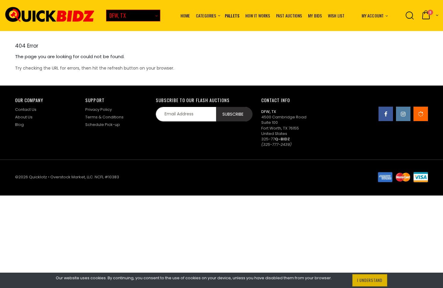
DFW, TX (117, 15)
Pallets (232, 15)
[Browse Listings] (409, 15)
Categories (206, 15)
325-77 (275, 139)
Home (185, 15)
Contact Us (25, 109)
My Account (373, 15)
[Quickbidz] (50, 15)
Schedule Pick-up (102, 124)
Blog (19, 124)
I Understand (369, 280)
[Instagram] (403, 114)
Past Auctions (289, 15)
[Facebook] (386, 114)
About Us (24, 117)
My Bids (315, 15)
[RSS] (420, 114)
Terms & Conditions (104, 117)
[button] (429, 15)
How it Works (257, 15)
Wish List (336, 15)
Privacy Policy (98, 109)
